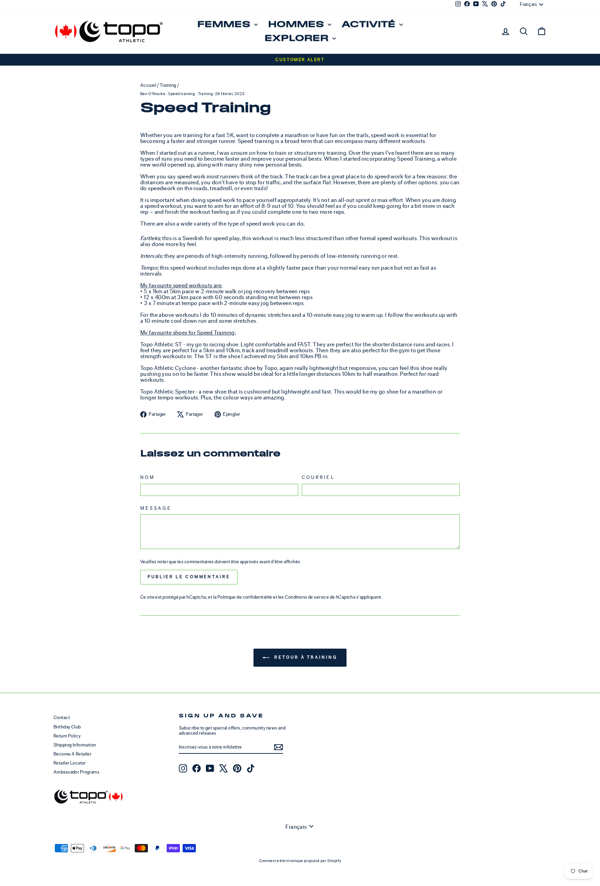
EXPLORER (298, 38)
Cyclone (185, 368)
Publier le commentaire (189, 577)
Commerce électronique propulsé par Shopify (300, 861)
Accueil (148, 85)
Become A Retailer (72, 754)
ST (178, 344)
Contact (61, 717)
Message (156, 508)
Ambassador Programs (76, 772)
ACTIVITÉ (370, 24)
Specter (184, 392)
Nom (147, 477)
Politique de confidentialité (244, 597)
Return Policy (67, 736)
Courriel (318, 477)
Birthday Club (67, 726)
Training (168, 85)
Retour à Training (304, 658)
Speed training (181, 94)
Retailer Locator (69, 763)
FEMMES (224, 24)
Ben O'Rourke (152, 94)
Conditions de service (307, 597)
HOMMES (297, 24)
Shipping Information (74, 745)
